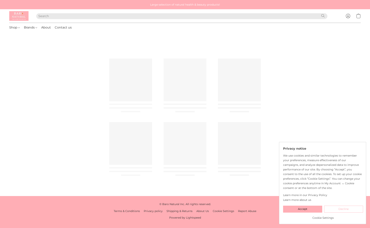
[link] (323, 216)
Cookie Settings (223, 211)
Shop (13, 27)
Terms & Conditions (127, 211)
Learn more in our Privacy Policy (305, 195)
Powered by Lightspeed (185, 217)
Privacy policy (153, 211)
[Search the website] (323, 15)
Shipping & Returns (179, 211)
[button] (19, 16)
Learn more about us (297, 200)
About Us (202, 211)
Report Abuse (247, 211)
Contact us (63, 27)
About (46, 27)
